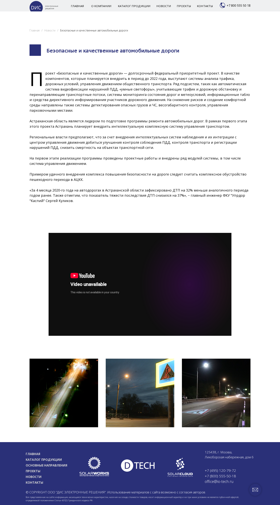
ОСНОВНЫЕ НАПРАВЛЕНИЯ (46, 465)
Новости (49, 30)
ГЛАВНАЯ (33, 454)
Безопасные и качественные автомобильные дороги (94, 30)
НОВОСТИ (34, 477)
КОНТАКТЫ (34, 482)
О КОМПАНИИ (101, 6)
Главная (35, 30)
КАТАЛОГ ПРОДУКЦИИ (44, 460)
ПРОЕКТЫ (33, 471)
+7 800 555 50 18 (238, 5)
